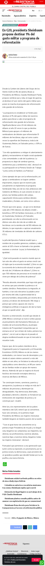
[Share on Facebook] (7, 49)
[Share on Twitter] (11, 49)
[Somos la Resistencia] (14, 10)
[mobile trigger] (4, 10)
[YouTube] (38, 543)
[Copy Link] (15, 49)
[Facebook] (32, 543)
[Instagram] (41, 543)
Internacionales (10, 25)
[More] (22, 49)
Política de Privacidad (18, 559)
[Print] (19, 49)
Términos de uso (9, 562)
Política (23, 25)
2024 (14, 518)
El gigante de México (25, 518)
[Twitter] (35, 543)
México (36, 518)
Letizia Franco (13, 55)
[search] (29, 11)
